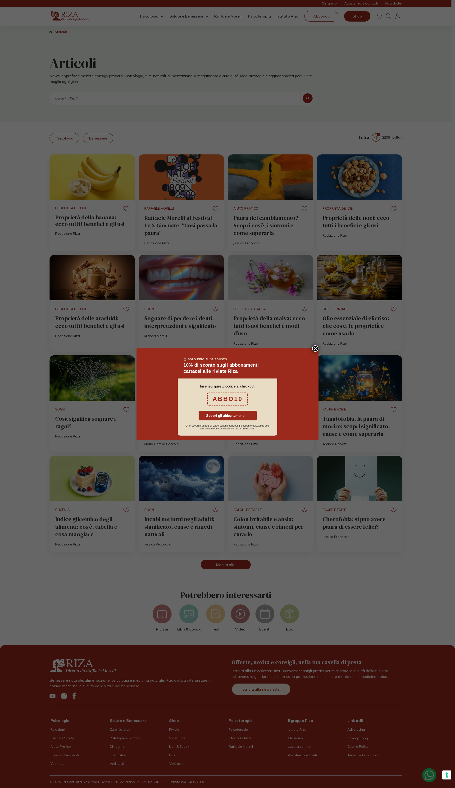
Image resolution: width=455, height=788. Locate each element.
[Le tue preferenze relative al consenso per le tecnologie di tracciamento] (446, 774)
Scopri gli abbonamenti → (227, 416)
